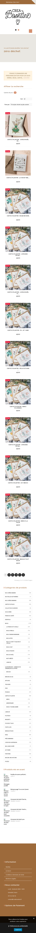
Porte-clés (8, 727)
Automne (7, 750)
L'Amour (7, 712)
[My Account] (11, 31)
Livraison (8, 871)
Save (8, 113)
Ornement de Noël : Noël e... (19, 809)
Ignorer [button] (26, 78)
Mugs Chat (9, 647)
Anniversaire (10, 703)
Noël (6, 734)
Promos (7, 692)
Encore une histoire (11, 757)
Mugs (6, 623)
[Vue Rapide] (23, 143)
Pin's (6, 688)
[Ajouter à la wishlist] (26, 143)
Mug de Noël (10, 654)
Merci (8, 699)
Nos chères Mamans (10, 600)
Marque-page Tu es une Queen (20, 789)
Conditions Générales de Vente (15, 875)
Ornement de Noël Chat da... (19, 799)
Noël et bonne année (12, 707)
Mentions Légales (11, 879)
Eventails (7, 619)
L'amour (8, 662)
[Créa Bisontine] (18, 16)
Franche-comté (9, 615)
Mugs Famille (10, 630)
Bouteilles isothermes (11, 596)
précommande (9, 738)
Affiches (7, 680)
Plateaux (7, 715)
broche (8, 671)
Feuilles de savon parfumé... (18, 774)
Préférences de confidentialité (19, 926)
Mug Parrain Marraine (12, 634)
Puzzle (7, 761)
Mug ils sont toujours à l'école (13, 642)
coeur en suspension (11, 742)
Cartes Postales (9, 604)
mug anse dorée (9, 746)
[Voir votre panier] (17, 31)
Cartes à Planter (10, 696)
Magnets (7, 719)
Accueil (6, 48)
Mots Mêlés (9, 658)
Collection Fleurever (11, 608)
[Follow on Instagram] (30, 2)
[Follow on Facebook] (22, 2)
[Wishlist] (14, 31)
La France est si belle (12, 626)
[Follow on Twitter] (26, 2)
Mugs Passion (10, 650)
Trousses (7, 684)
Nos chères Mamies (10, 593)
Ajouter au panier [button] (14, 143)
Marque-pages (9, 731)
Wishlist (8, 867)
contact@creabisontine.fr (15, 899)
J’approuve (18, 929)
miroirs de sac (9, 676)
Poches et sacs (9, 723)
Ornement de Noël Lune (17, 819)
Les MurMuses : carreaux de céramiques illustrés (13, 667)
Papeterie (7, 753)
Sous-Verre (8, 612)
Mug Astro (9, 638)
